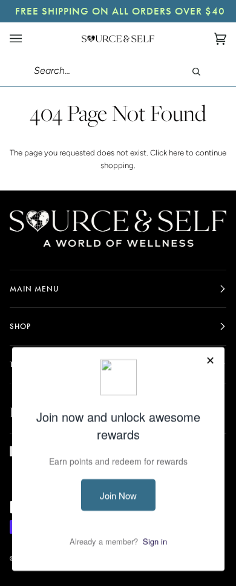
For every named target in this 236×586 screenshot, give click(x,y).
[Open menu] (28, 38)
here (176, 152)
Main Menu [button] (34, 289)
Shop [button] (20, 326)
